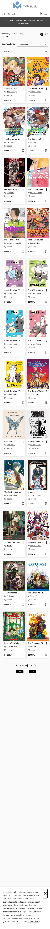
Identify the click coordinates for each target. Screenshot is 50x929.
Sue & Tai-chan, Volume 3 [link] (13, 341)
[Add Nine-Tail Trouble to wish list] (46, 251)
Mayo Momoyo (12, 92)
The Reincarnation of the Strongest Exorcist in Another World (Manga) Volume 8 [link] (36, 139)
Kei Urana (10, 193)
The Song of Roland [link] (36, 391)
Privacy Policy (33, 895)
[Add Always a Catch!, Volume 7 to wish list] (22, 100)
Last (32, 672)
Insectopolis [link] (9, 442)
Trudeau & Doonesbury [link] (36, 442)
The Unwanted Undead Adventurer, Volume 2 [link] (13, 593)
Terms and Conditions (12, 895)
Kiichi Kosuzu (11, 142)
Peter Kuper (11, 445)
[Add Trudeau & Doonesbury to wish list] (46, 453)
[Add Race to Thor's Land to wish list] (22, 655)
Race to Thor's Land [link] (13, 643)
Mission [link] (31, 492)
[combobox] (19, 14)
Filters (6, 51)
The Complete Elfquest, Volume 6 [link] (36, 643)
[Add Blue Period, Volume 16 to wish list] (22, 251)
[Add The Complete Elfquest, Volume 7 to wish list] (46, 604)
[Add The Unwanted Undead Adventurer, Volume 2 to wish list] (22, 604)
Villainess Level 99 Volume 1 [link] (36, 542)
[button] (41, 35)
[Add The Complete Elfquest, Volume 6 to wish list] (46, 655)
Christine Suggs (35, 92)
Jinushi (9, 546)
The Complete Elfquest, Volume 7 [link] (36, 593)
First (19, 672)
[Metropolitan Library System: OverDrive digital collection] (25, 5)
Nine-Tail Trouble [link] (35, 240)
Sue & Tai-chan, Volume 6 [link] (13, 290)
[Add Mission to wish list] (46, 504)
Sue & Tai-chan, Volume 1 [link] (13, 391)
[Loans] (40, 14)
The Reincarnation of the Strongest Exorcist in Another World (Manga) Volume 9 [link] (13, 139)
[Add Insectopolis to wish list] (22, 453)
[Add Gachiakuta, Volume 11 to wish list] (22, 201)
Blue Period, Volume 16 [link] (13, 240)
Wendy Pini (34, 647)
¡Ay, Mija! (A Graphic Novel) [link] (36, 89)
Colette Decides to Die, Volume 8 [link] (13, 492)
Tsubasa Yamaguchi (14, 243)
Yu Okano (10, 596)
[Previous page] (17, 665)
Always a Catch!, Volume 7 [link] (13, 89)
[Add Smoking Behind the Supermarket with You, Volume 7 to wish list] (22, 554)
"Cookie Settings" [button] (33, 912)
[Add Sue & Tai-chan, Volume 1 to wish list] (22, 403)
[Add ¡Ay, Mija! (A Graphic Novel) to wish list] (46, 100)
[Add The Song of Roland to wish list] (46, 403)
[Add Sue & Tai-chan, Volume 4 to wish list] (46, 302)
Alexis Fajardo (12, 647)
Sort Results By (8, 44)
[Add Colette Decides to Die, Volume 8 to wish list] (22, 504)
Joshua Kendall (35, 445)
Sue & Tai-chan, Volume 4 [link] (36, 290)
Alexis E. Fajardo (36, 394)
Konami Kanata (12, 294)
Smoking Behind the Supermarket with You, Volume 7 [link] (13, 542)
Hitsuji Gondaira (35, 495)
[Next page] (35, 665)
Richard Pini (34, 596)
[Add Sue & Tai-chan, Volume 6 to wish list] (22, 302)
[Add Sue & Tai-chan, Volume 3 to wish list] (22, 352)
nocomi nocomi (35, 546)
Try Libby (9, 20)
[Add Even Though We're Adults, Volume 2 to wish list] (46, 201)
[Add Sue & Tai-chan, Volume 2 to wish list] (46, 352)
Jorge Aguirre (35, 243)
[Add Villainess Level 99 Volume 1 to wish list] (46, 554)
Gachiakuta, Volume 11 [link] (13, 189)
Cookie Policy (34, 921)
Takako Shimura (36, 193)
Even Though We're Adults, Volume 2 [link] (36, 189)
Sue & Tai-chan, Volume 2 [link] (36, 341)
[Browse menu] (45, 14)
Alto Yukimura (12, 495)
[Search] (3, 14)
